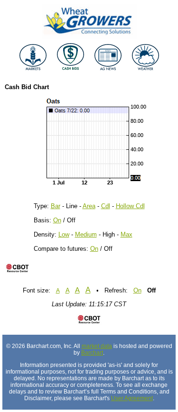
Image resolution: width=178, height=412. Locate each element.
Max (126, 234)
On (57, 220)
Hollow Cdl (130, 206)
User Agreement (132, 398)
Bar (55, 206)
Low (63, 234)
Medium (86, 234)
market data (97, 346)
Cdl (105, 206)
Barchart (92, 352)
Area (89, 206)
